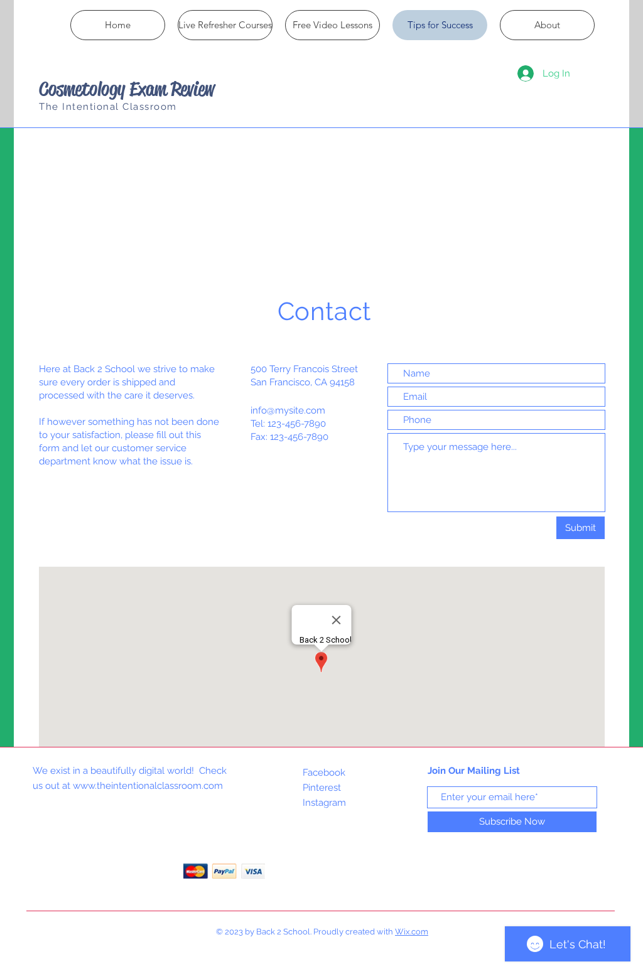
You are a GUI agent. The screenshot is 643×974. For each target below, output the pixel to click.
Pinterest (322, 787)
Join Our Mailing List (474, 770)
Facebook (324, 772)
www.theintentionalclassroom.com (148, 785)
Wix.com (411, 931)
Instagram (324, 802)
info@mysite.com (288, 410)
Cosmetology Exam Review (126, 89)
